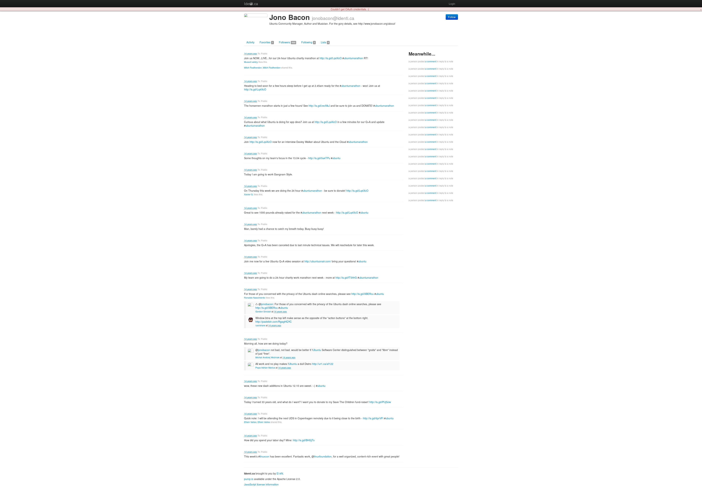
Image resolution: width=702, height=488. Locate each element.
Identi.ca (251, 3)
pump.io (248, 479)
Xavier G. (248, 194)
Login (452, 3)
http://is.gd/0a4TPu (319, 158)
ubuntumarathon (353, 58)
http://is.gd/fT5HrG (346, 277)
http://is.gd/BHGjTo (304, 440)
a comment (430, 61)
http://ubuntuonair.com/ (317, 261)
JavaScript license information (261, 484)
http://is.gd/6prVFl (373, 418)
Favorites (266, 42)
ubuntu (336, 158)
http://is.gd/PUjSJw (380, 402)
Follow (452, 17)
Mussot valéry (251, 61)
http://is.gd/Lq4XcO (331, 58)
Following (308, 42)
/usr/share (260, 325)
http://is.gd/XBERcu (362, 294)
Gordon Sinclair (263, 311)
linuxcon (264, 456)
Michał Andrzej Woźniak (267, 357)
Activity (250, 42)
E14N (280, 473)
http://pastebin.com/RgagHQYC (273, 321)
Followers (287, 42)
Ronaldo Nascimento (254, 297)
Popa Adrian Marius (265, 367)
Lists (325, 42)
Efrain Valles (250, 422)
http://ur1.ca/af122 (322, 364)
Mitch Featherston (253, 67)
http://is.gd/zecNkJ (319, 105)
